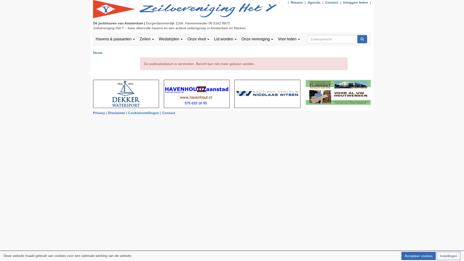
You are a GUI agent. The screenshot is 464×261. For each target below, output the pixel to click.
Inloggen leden (355, 2)
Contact (331, 2)
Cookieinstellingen (143, 113)
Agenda (314, 2)
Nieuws (297, 2)
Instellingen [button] (448, 256)
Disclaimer (116, 113)
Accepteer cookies (419, 256)
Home (97, 53)
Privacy (99, 113)
